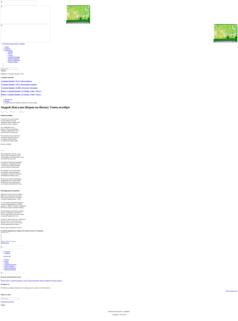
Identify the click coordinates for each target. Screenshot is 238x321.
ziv (7, 111)
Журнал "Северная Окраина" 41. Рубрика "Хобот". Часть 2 (21, 94)
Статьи (10, 55)
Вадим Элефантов (14, 60)
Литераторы (8, 50)
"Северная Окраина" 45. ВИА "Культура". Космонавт (19, 88)
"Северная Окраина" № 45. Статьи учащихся (16, 81)
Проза (10, 53)
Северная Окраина (14, 57)
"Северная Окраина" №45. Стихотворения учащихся (19, 84)
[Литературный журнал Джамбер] (14, 44)
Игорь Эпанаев (13, 62)
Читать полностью (231, 291)
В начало (7, 251)
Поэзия (10, 52)
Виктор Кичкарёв (13, 58)
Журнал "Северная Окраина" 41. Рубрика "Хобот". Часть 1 (21, 91)
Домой (6, 47)
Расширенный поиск (7, 302)
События (7, 48)
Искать (3, 70)
